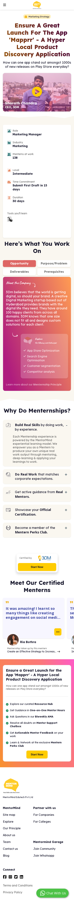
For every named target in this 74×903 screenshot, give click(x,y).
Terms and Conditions (18, 885)
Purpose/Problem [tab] (54, 263)
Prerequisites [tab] (54, 271)
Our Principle (12, 828)
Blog (6, 855)
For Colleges (42, 821)
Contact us (10, 849)
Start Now (37, 566)
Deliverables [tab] (19, 271)
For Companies (43, 815)
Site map (9, 815)
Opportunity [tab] (19, 263)
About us (9, 835)
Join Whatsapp (43, 855)
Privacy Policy (12, 892)
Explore (8, 821)
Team (7, 842)
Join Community (44, 849)
